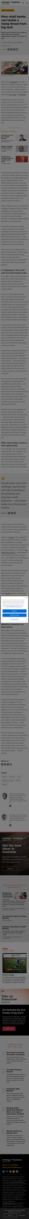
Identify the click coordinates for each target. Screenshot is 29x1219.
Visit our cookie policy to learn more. (14, 606)
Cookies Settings (14, 619)
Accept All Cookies (14, 615)
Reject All (14, 611)
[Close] (26, 598)
